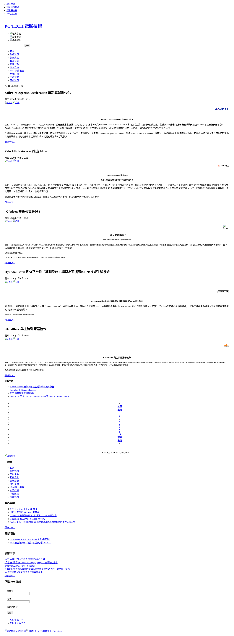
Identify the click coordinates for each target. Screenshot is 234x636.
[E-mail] (8, 102)
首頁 (120, 406)
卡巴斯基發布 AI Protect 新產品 (24, 512)
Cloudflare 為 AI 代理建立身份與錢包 (27, 519)
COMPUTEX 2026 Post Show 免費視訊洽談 (30, 539)
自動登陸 (11, 607)
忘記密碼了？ (16, 620)
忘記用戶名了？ (17, 623)
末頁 (120, 440)
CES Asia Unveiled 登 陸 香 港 (24, 509)
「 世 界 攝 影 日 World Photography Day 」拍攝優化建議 (31, 562)
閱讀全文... (10, 142)
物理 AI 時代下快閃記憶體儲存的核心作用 (25, 559)
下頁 (120, 437)
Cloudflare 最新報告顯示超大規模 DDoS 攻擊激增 (33, 515)
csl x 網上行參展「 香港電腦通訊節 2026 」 (30, 543)
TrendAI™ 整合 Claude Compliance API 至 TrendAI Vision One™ (39, 396)
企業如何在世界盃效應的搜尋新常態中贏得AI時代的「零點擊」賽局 (37, 569)
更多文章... (10, 527)
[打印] (16, 102)
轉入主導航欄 (13, 7)
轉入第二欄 (11, 14)
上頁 (120, 410)
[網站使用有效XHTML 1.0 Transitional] (44, 631)
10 (120, 434)
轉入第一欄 (11, 10)
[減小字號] (15, 40)
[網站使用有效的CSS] (15, 631)
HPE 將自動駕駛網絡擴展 (22, 393)
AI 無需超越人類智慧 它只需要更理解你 (24, 572)
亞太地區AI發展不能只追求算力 (20, 566)
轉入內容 (10, 4)
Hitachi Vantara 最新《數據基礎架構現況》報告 (32, 387)
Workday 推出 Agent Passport (23, 390)
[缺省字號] (15, 36)
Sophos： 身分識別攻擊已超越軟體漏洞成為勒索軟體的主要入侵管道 (42, 522)
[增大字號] (15, 33)
